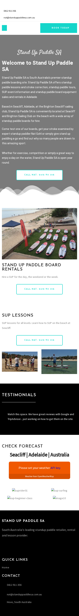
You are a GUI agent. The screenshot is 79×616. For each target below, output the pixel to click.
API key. (56, 468)
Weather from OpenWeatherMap (39, 476)
